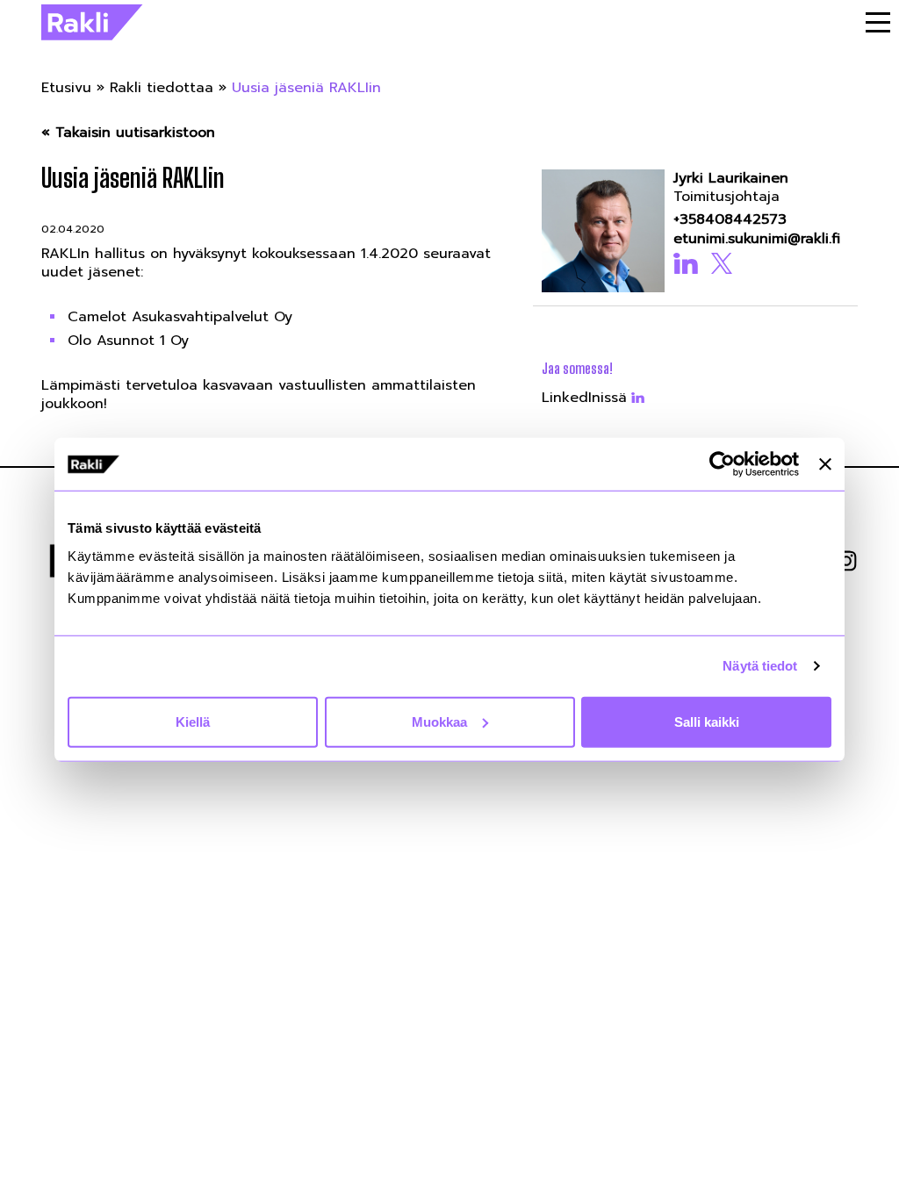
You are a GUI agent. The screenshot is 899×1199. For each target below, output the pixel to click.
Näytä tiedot (760, 665)
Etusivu (66, 87)
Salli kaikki (706, 721)
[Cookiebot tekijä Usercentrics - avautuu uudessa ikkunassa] (722, 464)
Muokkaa (439, 721)
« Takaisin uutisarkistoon (128, 133)
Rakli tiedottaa (161, 87)
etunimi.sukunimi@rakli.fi (756, 239)
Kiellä (193, 721)
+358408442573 (730, 220)
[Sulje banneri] (825, 464)
